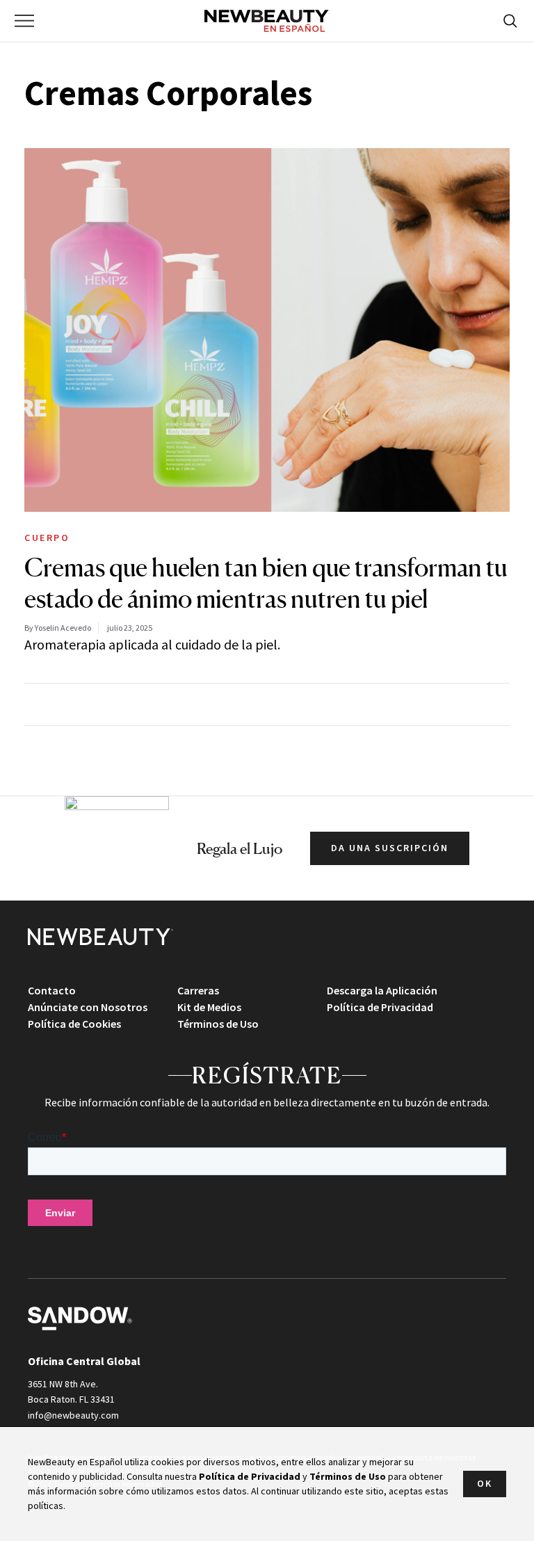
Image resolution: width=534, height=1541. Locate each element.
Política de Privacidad (380, 1007)
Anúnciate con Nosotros (87, 1007)
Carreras (198, 990)
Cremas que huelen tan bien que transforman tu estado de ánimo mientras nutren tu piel (266, 583)
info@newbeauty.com (73, 1415)
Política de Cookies (74, 1024)
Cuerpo (47, 537)
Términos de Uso (218, 1024)
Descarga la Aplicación (382, 990)
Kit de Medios (209, 1007)
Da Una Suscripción (389, 847)
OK (484, 1483)
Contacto (52, 990)
